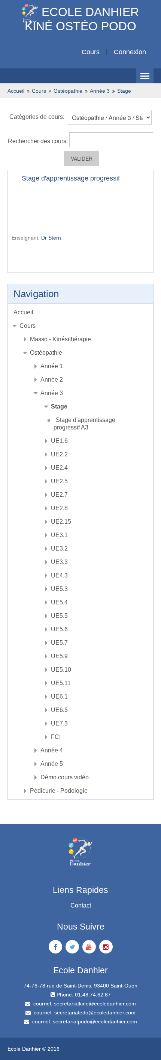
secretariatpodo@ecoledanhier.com (95, 1021)
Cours (91, 52)
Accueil (23, 312)
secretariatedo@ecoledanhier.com (95, 1013)
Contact (80, 905)
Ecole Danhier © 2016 (33, 1049)
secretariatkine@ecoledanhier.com (95, 1004)
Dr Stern (51, 238)
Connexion (130, 52)
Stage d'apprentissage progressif (71, 178)
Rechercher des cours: (38, 141)
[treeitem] (80, 312)
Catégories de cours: (36, 117)
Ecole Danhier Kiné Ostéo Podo (82, 17)
